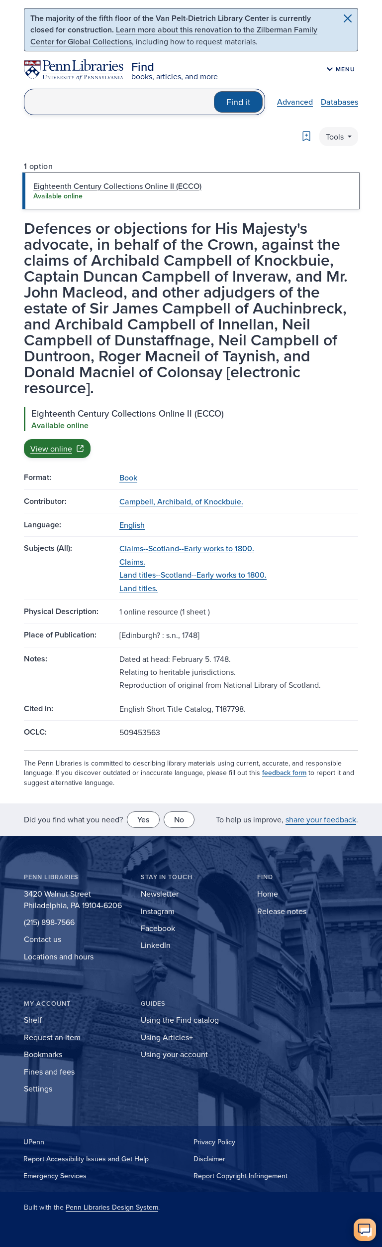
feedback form (284, 773)
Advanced (295, 101)
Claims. (132, 561)
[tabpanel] (191, 432)
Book (128, 477)
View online (51, 448)
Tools (336, 136)
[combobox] (119, 102)
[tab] (191, 190)
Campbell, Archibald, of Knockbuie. (181, 501)
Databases (339, 101)
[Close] (348, 18)
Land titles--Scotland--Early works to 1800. (193, 574)
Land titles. (138, 588)
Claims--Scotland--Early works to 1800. (186, 548)
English (132, 524)
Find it (238, 102)
